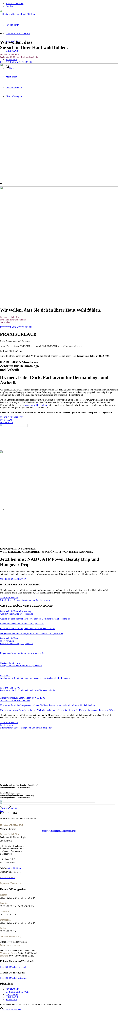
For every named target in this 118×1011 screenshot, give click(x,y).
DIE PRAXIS (12, 997)
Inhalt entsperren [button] (7, 725)
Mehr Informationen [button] (9, 597)
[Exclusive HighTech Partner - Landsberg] (47, 802)
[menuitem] (62, 3)
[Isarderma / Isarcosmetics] (17, 14)
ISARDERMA (13, 989)
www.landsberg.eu (59, 831)
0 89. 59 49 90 (14, 868)
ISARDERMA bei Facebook (13, 967)
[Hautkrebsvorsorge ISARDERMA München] (18, 452)
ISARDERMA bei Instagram (13, 978)
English (9, 6)
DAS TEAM (12, 994)
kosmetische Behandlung (36, 405)
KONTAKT (11, 999)
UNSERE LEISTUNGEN (18, 992)
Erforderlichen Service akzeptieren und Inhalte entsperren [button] (26, 600)
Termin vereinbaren (14, 3)
